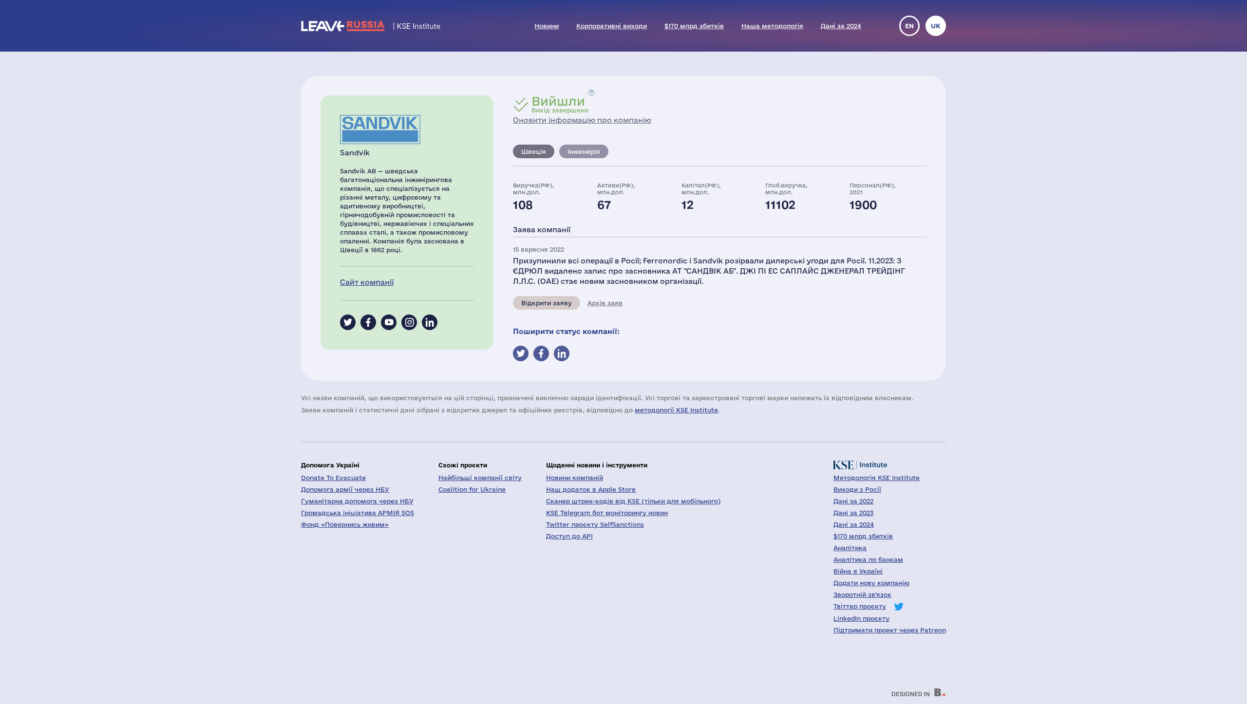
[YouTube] (389, 322)
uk (936, 25)
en (909, 25)
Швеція (533, 151)
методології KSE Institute (676, 410)
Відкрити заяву (546, 302)
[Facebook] (368, 322)
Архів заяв (605, 302)
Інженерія (583, 151)
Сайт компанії (367, 282)
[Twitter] (348, 322)
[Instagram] (409, 322)
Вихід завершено (559, 104)
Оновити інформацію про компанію (582, 120)
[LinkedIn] (429, 322)
